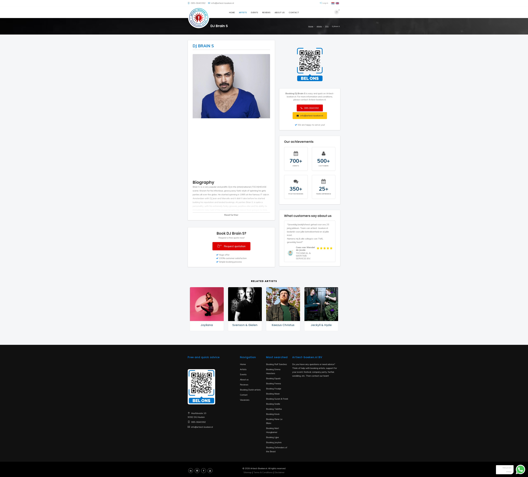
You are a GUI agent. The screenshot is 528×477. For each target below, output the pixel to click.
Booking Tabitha (274, 409)
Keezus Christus (283, 325)
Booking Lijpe (272, 437)
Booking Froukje (273, 388)
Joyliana (207, 325)
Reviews (266, 12)
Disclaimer (279, 472)
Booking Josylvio (274, 442)
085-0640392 (198, 3)
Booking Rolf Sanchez (276, 364)
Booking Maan (273, 393)
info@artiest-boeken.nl (222, 3)
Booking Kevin (273, 414)
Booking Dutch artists (250, 389)
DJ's (326, 26)
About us (280, 12)
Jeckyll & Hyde (321, 325)
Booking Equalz (273, 378)
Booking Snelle (273, 404)
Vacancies (244, 400)
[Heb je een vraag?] (518, 470)
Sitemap (248, 472)
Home (232, 12)
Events (254, 12)
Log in (325, 3)
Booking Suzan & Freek (277, 399)
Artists (243, 12)
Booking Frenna (273, 383)
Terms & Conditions (263, 472)
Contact (294, 12)
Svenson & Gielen (245, 325)
